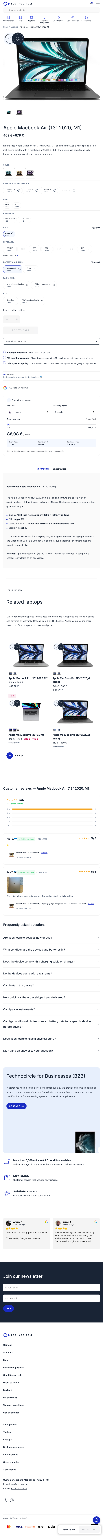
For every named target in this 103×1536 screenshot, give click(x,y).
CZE (35, 249)
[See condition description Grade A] (36, 190)
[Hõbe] (15, 673)
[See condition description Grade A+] (18, 190)
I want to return (11, 1382)
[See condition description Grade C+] (74, 190)
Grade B (47, 190)
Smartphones (10, 1424)
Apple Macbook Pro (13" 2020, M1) (28, 678)
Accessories (9, 1469)
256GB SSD (10, 220)
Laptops (14, 27)
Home (5, 27)
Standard (10, 301)
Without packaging (42, 285)
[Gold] (19, 173)
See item (44, 853)
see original (33, 1238)
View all (19, 755)
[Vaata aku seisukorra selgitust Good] (35, 269)
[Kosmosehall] (10, 673)
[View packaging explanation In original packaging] (27, 285)
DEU (47, 249)
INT (83, 249)
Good (29, 269)
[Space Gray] (8, 173)
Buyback (7, 1390)
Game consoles (11, 1462)
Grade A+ (11, 190)
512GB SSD (24, 220)
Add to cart (21, 330)
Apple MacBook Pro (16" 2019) (26, 734)
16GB (16, 205)
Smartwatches (10, 1454)
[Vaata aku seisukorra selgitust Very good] (19, 269)
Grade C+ (66, 190)
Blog (5, 1360)
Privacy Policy (10, 1397)
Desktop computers (13, 1447)
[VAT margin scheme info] (42, 301)
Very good (11, 269)
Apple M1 (9, 234)
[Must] (18, 730)
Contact (7, 1345)
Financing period (60, 406)
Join (8, 1308)
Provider (10, 406)
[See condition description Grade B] (54, 190)
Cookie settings (11, 1412)
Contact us (16, 1106)
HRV (59, 249)
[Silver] (30, 173)
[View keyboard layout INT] (88, 249)
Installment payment (13, 1367)
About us (8, 1352)
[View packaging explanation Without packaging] (54, 285)
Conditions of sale (12, 1375)
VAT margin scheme (30, 301)
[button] (15, 885)
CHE (23, 249)
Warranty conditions (13, 1405)
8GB (7, 205)
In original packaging (15, 285)
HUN (71, 249)
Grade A (29, 190)
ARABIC (10, 249)
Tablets (7, 1432)
